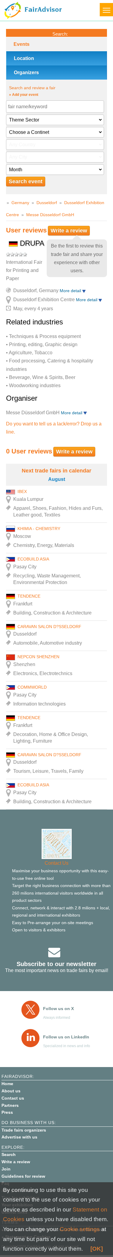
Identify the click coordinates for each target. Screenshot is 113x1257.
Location (24, 58)
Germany (20, 202)
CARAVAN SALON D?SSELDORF (49, 626)
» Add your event (23, 95)
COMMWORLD (32, 687)
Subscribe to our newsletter (56, 964)
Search (9, 1154)
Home (7, 1083)
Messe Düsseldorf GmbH (50, 214)
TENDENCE (28, 596)
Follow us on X (58, 1008)
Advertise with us (19, 1137)
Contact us (13, 1098)
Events (22, 44)
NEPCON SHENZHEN (38, 656)
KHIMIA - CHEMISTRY (38, 528)
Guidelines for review (23, 1176)
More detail (71, 290)
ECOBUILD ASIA (33, 559)
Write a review (69, 231)
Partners (10, 1105)
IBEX (22, 491)
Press (7, 1112)
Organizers (26, 72)
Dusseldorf (46, 202)
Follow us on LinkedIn (66, 1036)
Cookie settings (80, 1229)
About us (11, 1090)
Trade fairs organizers (24, 1130)
